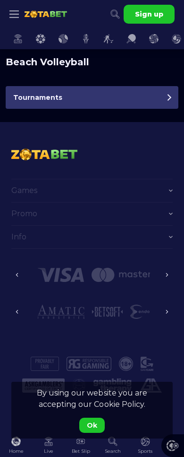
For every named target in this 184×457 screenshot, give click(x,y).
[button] (61, 275)
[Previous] (17, 275)
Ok (92, 425)
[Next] (167, 275)
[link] (46, 14)
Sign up (149, 14)
